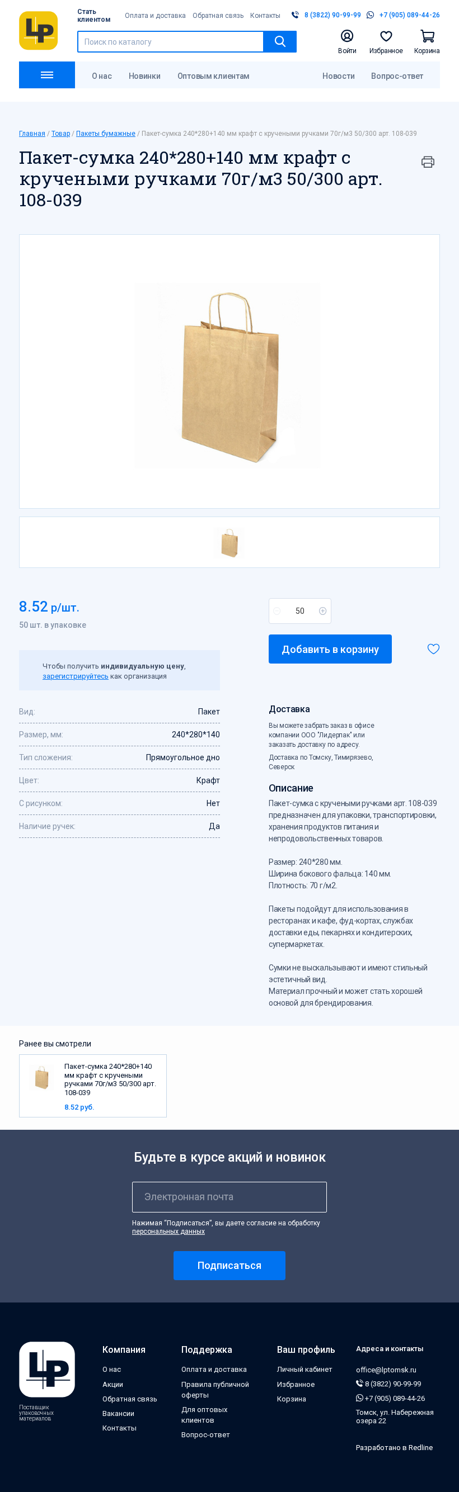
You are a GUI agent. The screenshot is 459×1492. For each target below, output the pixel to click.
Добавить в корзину (330, 649)
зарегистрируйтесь (76, 676)
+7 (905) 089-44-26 (394, 1398)
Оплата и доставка (155, 16)
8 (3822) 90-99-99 (392, 1384)
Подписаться (229, 1265)
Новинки (145, 76)
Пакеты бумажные (105, 134)
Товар (60, 134)
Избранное (296, 1384)
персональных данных (168, 1231)
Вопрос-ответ (397, 76)
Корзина (291, 1399)
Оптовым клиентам (213, 76)
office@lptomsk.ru (386, 1370)
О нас (102, 76)
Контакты (265, 16)
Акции (112, 1384)
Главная (32, 134)
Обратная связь (218, 16)
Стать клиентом (94, 15)
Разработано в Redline (394, 1447)
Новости (338, 76)
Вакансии (118, 1413)
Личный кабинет (304, 1369)
